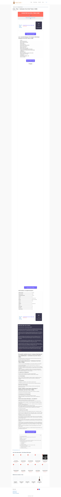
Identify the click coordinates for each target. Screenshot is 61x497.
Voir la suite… (20, 139)
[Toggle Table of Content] (40, 224)
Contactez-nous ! (15, 280)
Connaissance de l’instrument (24, 235)
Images (21, 227)
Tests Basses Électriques (15, 239)
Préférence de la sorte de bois (24, 237)
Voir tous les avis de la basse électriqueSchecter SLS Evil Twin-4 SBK (31, 34)
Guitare (31, 2)
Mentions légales (15, 281)
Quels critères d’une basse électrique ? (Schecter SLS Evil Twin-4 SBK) (27, 234)
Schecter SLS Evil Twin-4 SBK (30, 13)
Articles (43, 2)
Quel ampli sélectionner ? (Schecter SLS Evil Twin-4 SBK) (26, 230)
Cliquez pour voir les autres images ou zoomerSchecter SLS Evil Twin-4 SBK (30, 77)
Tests (46, 2)
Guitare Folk (39, 2)
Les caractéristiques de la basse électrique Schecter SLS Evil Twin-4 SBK (27, 226)
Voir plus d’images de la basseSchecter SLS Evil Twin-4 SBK (30, 60)
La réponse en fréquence (23, 231)
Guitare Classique (35, 2)
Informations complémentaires (23, 228)
